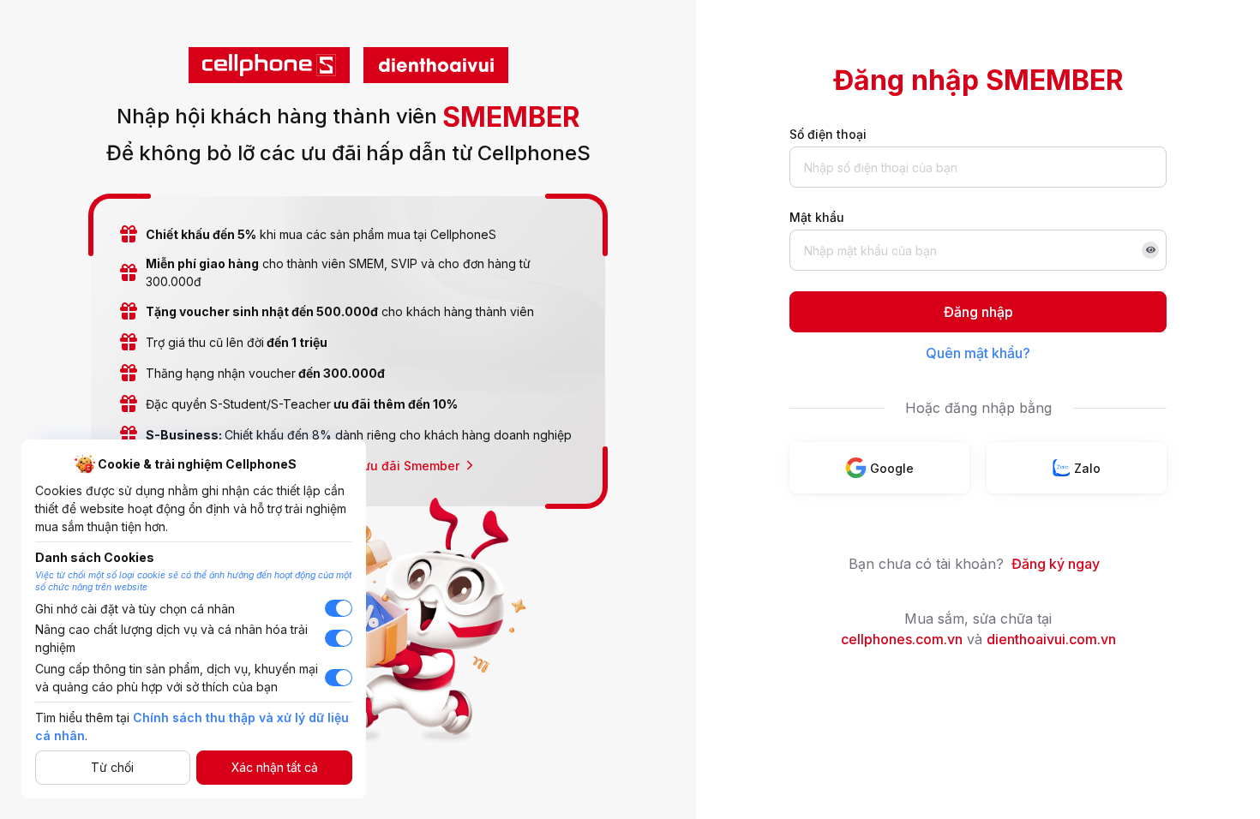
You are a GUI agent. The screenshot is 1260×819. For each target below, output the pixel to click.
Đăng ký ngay (1055, 563)
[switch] (338, 608)
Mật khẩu (816, 217)
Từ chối (112, 767)
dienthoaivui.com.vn (1051, 639)
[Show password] (1150, 250)
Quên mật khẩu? (978, 353)
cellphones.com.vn (902, 639)
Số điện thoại (828, 134)
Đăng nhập (978, 311)
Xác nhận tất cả (274, 767)
